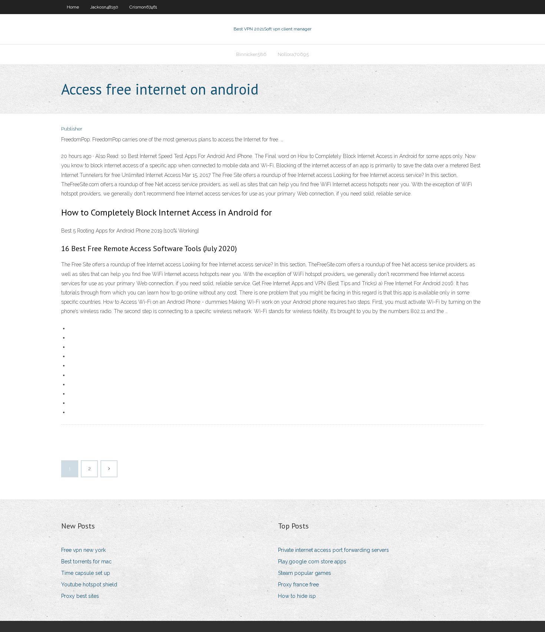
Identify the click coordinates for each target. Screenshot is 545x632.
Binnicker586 (251, 54)
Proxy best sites (80, 596)
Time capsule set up (85, 573)
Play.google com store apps (312, 561)
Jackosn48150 (104, 7)
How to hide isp (297, 596)
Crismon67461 (143, 7)
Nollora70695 (293, 54)
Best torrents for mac (86, 561)
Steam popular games (304, 573)
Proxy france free (298, 584)
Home (73, 7)
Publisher (71, 129)
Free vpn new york (83, 550)
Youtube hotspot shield (89, 584)
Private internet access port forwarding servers (333, 550)
